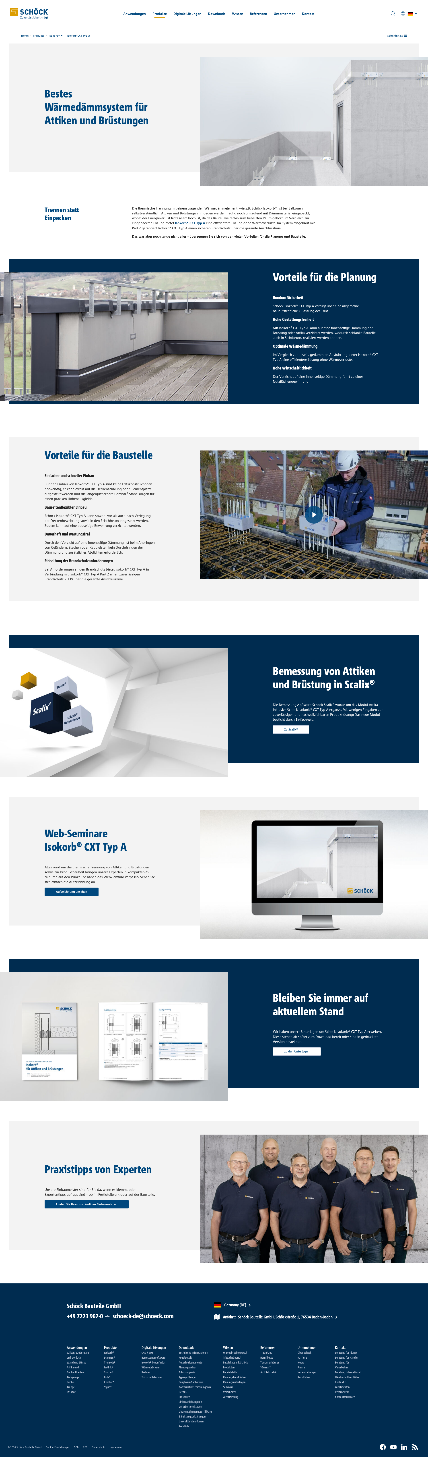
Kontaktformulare (345, 1397)
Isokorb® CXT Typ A (190, 223)
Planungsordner (187, 1367)
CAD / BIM (147, 1352)
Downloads (216, 14)
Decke (70, 1382)
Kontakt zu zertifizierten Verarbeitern (342, 1387)
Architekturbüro (269, 1372)
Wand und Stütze (76, 1362)
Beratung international (347, 1372)
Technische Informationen (193, 1352)
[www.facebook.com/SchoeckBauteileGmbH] (383, 1447)
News (301, 1362)
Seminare (228, 1387)
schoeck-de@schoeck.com (143, 1316)
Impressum (116, 1447)
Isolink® (108, 1367)
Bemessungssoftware (154, 1357)
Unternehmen (284, 14)
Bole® (107, 1377)
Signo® (107, 1387)
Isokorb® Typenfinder (153, 1362)
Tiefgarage (73, 1377)
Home (25, 35)
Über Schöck (304, 1352)
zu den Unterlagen (296, 1051)
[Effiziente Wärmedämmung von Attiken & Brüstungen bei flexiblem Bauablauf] (314, 514)
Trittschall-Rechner (152, 1377)
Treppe (71, 1387)
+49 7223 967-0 (85, 1316)
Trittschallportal (232, 1357)
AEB (85, 1447)
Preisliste (184, 1426)
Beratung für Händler (347, 1357)
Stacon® (108, 1372)
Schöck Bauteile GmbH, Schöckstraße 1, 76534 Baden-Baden (278, 1317)
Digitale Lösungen (187, 14)
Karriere (302, 1357)
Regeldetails (186, 1357)
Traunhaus (266, 1352)
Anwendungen (134, 14)
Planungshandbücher (235, 1377)
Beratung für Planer (346, 1352)
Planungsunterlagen (234, 1382)
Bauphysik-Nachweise (191, 1382)
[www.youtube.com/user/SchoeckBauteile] (393, 1447)
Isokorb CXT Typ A (78, 35)
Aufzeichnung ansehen (71, 891)
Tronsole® (109, 1362)
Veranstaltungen (307, 1372)
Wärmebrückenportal (235, 1352)
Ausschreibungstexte (190, 1362)
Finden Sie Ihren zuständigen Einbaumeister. (86, 1204)
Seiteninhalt (395, 35)
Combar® (109, 1382)
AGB (76, 1447)
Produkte (159, 14)
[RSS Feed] (415, 1447)
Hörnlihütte (266, 1357)
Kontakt (308, 14)
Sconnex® (109, 1357)
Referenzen (258, 14)
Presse (301, 1367)
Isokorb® (54, 35)
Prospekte (184, 1397)
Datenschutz (98, 1447)
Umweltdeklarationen (191, 1421)
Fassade (71, 1392)
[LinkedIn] (404, 1447)
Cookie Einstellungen (57, 1447)
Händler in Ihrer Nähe (347, 1377)
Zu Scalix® (291, 729)
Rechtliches (304, 1377)
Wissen (237, 14)
